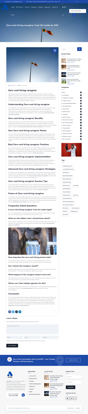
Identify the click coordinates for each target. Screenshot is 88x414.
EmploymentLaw (66, 185)
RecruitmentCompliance (68, 204)
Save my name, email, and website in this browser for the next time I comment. (26, 340)
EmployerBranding (67, 182)
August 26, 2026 (70, 83)
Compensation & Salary (68, 97)
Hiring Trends (66, 108)
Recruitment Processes (68, 119)
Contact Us (55, 7)
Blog (12, 15)
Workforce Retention (67, 133)
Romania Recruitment (34, 394)
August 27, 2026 (70, 75)
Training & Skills (66, 128)
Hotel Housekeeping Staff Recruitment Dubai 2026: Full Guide (73, 67)
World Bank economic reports (20, 202)
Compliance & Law (67, 100)
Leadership (65, 114)
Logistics (31, 389)
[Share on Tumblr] (16, 311)
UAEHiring (65, 211)
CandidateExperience (67, 166)
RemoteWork (66, 208)
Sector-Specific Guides (68, 122)
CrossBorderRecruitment (68, 169)
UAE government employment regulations (39, 175)
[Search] (79, 49)
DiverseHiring (66, 172)
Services (27, 7)
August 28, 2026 (70, 69)
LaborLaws (75, 195)
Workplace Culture (67, 136)
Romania (40, 7)
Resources (47, 7)
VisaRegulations (74, 211)
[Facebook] (63, 7)
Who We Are (19, 7)
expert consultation (43, 189)
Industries (34, 7)
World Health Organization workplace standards (30, 126)
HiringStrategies (66, 195)
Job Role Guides (66, 111)
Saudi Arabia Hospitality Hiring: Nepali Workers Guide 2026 (73, 81)
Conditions (78, 408)
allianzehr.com (19, 408)
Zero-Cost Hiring (23, 85)
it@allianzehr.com (13, 85)
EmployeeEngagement (68, 175)
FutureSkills (75, 185)
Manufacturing (33, 378)
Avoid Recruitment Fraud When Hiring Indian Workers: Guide (74, 59)
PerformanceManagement (68, 201)
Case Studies (66, 95)
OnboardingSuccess (67, 198)
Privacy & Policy (70, 408)
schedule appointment (27, 288)
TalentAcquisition (76, 208)
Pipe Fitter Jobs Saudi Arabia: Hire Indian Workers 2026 (74, 73)
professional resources (38, 153)
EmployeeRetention (67, 178)
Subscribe (70, 387)
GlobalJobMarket (66, 188)
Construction (32, 376)
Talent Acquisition (67, 125)
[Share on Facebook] (9, 311)
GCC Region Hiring (67, 106)
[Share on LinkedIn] (19, 311)
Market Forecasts (67, 117)
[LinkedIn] (65, 7)
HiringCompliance (67, 191)
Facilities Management (35, 383)
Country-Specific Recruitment (69, 103)
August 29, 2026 (70, 62)
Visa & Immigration (67, 130)
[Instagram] (63, 15)
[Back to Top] (44, 406)
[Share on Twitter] (13, 311)
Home (13, 7)
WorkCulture (65, 214)
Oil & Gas (31, 381)
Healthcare (32, 386)
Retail (30, 391)
